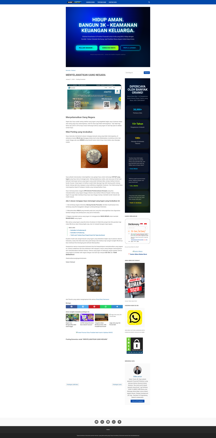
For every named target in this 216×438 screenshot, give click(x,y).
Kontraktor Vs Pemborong (77, 232)
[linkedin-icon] (108, 422)
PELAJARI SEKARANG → (86, 48)
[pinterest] (94, 306)
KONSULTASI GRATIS (108, 48)
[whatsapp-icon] (114, 422)
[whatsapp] (105, 306)
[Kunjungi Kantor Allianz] (138, 251)
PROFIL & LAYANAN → (130, 48)
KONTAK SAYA (113, 2)
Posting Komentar (80, 79)
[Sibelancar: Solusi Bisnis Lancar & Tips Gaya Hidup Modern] (74, 2)
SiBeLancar (137, 377)
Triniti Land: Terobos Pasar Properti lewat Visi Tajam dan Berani (87, 235)
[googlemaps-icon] (119, 422)
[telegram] (117, 306)
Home (108, 429)
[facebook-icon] (96, 422)
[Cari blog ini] (149, 2)
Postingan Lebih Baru (72, 384)
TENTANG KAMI (101, 2)
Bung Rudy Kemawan (102, 299)
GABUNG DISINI (90, 2)
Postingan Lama (117, 384)
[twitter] (83, 306)
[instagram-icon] (102, 422)
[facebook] (71, 306)
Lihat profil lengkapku (137, 401)
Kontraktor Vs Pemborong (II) (78, 230)
